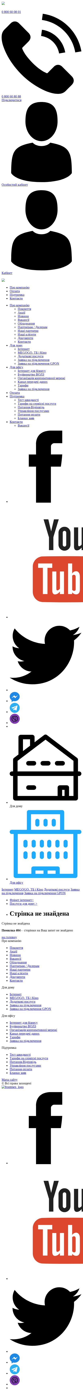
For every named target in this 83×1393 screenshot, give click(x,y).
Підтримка (17, 396)
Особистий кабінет (15, 184)
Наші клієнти (27, 334)
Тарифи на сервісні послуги (37, 403)
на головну (9, 937)
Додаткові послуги (31, 356)
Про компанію (19, 305)
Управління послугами (33, 411)
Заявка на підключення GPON (38, 363)
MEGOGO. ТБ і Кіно (32, 352)
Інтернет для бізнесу (32, 371)
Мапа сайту (10, 1079)
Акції (21, 312)
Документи (25, 338)
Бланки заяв (26, 418)
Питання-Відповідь (31, 407)
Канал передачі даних (33, 381)
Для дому (16, 345)
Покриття (24, 309)
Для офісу (16, 367)
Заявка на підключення (33, 360)
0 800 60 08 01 (11, 12)
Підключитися (11, 100)
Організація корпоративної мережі (41, 378)
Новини (23, 316)
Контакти (24, 341)
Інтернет (24, 349)
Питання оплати (29, 414)
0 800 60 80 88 (11, 96)
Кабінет (7, 273)
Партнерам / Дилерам (32, 327)
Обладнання (26, 323)
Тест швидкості (28, 400)
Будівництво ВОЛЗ (31, 374)
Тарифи (23, 385)
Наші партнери (28, 330)
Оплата (15, 392)
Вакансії (23, 320)
